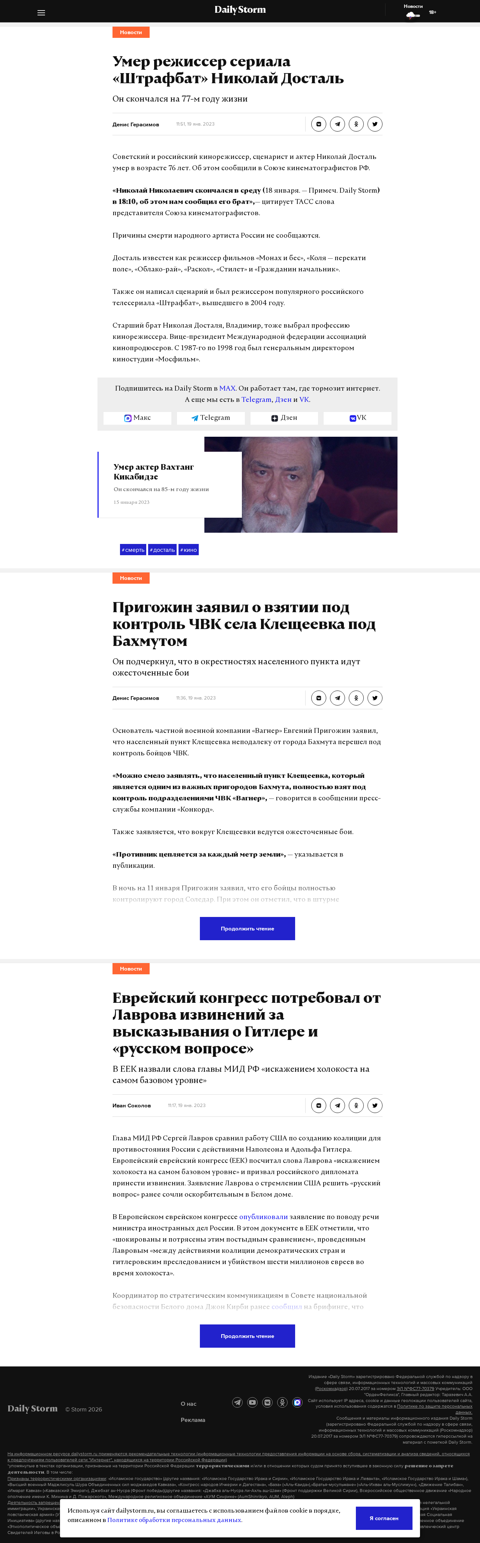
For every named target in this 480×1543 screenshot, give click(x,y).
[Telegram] (237, 1402)
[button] (41, 13)
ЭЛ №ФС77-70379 (415, 1388)
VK (304, 400)
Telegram (257, 400)
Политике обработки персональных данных (174, 1521)
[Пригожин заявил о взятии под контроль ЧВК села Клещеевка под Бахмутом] (318, 698)
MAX (227, 389)
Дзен (283, 400)
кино (188, 549)
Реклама (193, 1419)
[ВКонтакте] (267, 1402)
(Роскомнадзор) (331, 1388)
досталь (162, 549)
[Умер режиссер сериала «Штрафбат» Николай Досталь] (318, 124)
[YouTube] (252, 1402)
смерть (133, 549)
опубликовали (263, 1217)
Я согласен (384, 1518)
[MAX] (297, 1402)
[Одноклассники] (282, 1402)
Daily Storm (240, 10)
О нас (188, 1403)
